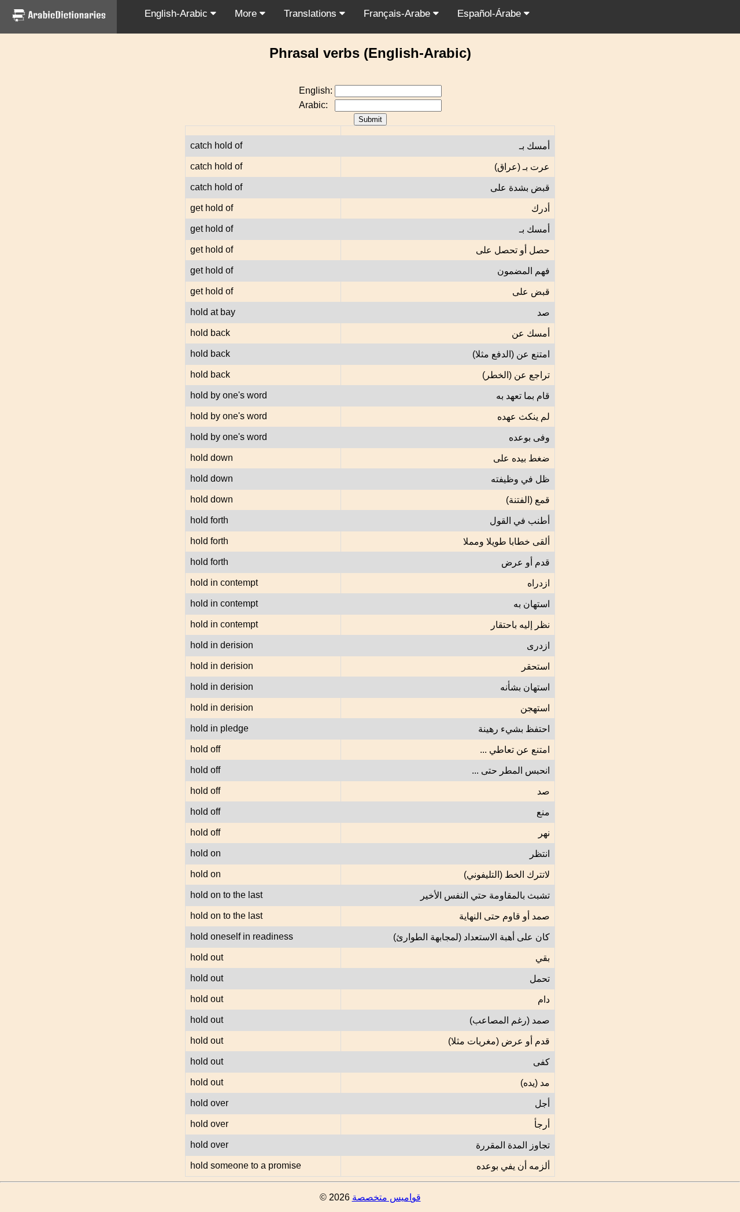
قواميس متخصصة (386, 1197)
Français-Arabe (398, 13)
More (247, 13)
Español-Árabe (490, 13)
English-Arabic (177, 13)
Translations (311, 13)
